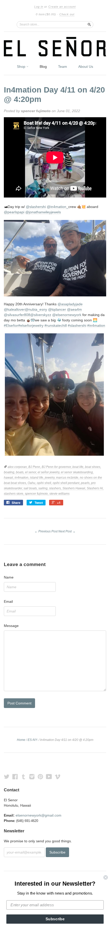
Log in (38, 6)
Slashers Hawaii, (74, 488)
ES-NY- (33, 740)
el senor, (31, 472)
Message (11, 626)
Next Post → (66, 531)
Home (21, 740)
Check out (66, 14)
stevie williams (59, 493)
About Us (85, 66)
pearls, (86, 483)
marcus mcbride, (68, 477)
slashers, (55, 488)
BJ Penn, (35, 467)
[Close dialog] (105, 877)
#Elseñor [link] (11, 325)
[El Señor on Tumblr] (23, 776)
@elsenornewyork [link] (66, 315)
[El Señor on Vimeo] (57, 776)
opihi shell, (45, 483)
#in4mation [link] (96, 325)
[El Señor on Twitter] (6, 776)
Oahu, (32, 483)
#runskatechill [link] (56, 325)
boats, (20, 472)
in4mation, (22, 477)
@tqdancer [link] (57, 309)
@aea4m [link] (74, 309)
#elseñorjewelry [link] (30, 325)
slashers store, (14, 493)
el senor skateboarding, (77, 472)
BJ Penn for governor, (57, 467)
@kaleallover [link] (14, 309)
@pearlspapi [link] (14, 212)
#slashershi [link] (77, 325)
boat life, (78, 467)
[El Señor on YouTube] (49, 776)
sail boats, (31, 488)
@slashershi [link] (36, 207)
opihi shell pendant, (67, 483)
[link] (55, 222)
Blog (43, 66)
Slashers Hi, (95, 488)
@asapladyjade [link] (70, 304)
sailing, (43, 488)
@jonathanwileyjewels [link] (43, 212)
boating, (10, 472)
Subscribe (55, 919)
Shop (21, 66)
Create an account (62, 6)
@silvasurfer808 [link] (17, 315)
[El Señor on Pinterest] (40, 776)
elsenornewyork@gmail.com (38, 815)
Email (8, 601)
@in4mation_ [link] (57, 207)
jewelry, (50, 477)
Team (62, 66)
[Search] (89, 24)
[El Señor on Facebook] (15, 776)
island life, (37, 477)
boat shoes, (93, 467)
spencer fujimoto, (37, 493)
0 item (46, 14)
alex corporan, (18, 467)
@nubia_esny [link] (36, 309)
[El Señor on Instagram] (32, 776)
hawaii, (9, 477)
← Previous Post (46, 531)
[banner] (55, 46)
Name (9, 577)
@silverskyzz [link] (40, 315)
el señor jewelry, (49, 472)
